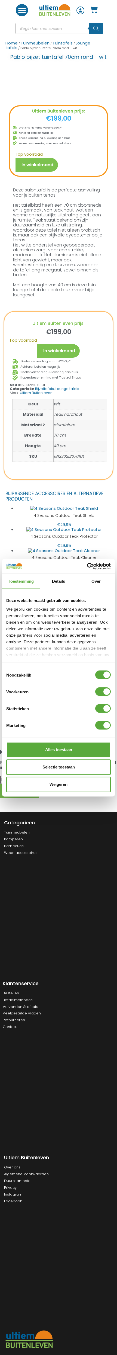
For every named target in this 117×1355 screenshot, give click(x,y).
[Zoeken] (96, 28)
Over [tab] (96, 581)
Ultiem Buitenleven (36, 392)
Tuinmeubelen (35, 43)
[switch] (103, 691)
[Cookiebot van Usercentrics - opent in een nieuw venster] (87, 566)
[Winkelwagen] (94, 9)
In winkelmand (37, 165)
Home (11, 43)
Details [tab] (58, 581)
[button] (22, 10)
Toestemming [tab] (21, 581)
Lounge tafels (67, 388)
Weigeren (58, 784)
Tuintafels (63, 43)
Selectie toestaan (58, 767)
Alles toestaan (58, 749)
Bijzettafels (44, 388)
